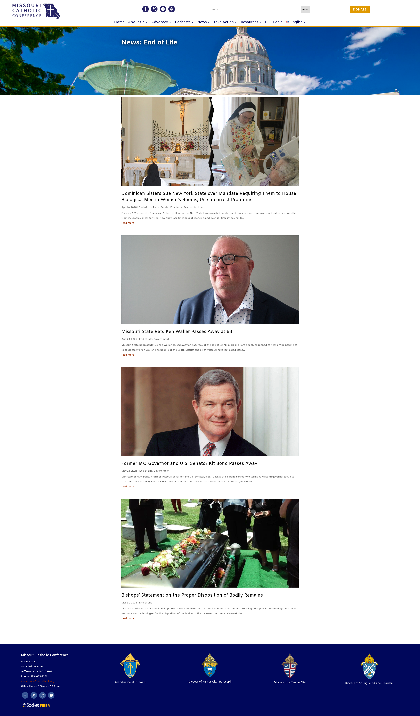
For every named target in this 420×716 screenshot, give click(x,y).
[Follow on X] (154, 9)
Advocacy (159, 23)
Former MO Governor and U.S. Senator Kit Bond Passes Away (189, 464)
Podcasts (182, 23)
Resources (249, 23)
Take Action (224, 23)
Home (119, 23)
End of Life (145, 207)
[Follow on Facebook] (145, 9)
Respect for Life (193, 207)
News (202, 23)
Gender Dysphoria (171, 207)
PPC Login (274, 23)
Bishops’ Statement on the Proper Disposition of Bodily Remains (192, 595)
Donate (360, 10)
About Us (136, 23)
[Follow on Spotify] (171, 9)
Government (161, 339)
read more (127, 223)
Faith (156, 207)
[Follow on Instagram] (163, 9)
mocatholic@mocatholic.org (37, 681)
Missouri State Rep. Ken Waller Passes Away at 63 (176, 332)
